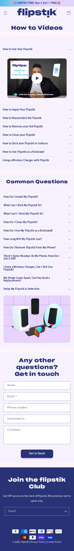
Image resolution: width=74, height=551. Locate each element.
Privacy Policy (38, 542)
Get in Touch (37, 453)
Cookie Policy (54, 542)
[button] (5, 13)
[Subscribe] (65, 511)
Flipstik (24, 542)
